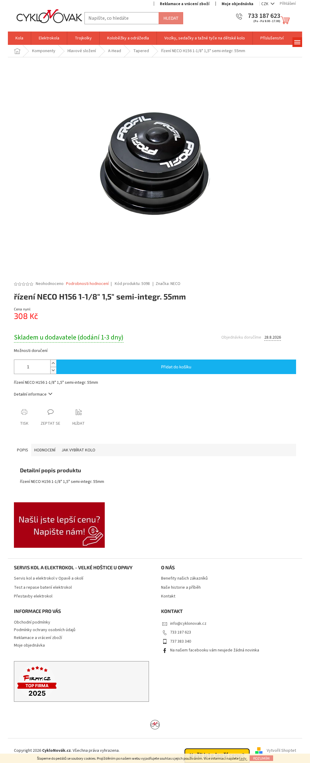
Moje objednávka (237, 4)
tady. (243, 758)
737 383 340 (180, 641)
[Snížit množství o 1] (53, 370)
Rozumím (261, 758)
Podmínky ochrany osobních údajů (44, 630)
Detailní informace (30, 394)
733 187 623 (180, 632)
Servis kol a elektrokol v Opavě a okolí (48, 578)
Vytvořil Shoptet (281, 751)
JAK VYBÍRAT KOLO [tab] (78, 450)
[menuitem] (19, 38)
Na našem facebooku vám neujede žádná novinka (214, 650)
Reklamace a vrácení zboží (184, 4)
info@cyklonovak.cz (188, 624)
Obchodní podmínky (32, 622)
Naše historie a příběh (181, 588)
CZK (265, 4)
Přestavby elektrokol (33, 596)
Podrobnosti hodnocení (87, 284)
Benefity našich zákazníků (184, 578)
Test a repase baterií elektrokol (43, 588)
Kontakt (168, 596)
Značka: (168, 284)
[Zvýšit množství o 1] (53, 363)
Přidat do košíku (176, 366)
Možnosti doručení (31, 351)
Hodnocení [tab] (44, 450)
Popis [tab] (22, 450)
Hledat (170, 18)
